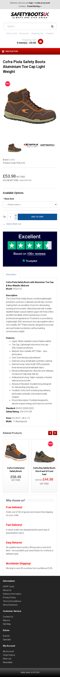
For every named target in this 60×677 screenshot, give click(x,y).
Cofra (12, 160)
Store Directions (10, 605)
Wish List (7, 659)
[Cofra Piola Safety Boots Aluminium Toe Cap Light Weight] (30, 132)
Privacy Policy (9, 597)
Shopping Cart (37, 33)
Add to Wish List (13, 224)
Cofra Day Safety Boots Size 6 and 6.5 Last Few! (44, 471)
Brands (6, 636)
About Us (7, 590)
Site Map (7, 624)
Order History (9, 655)
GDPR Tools (8, 586)
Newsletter (8, 662)
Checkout (49, 33)
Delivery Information (12, 594)
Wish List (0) (12, 33)
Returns (6, 620)
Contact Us (8, 617)
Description (11, 274)
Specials (7, 639)
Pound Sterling (33, 6)
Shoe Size (9, 199)
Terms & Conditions (12, 601)
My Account (24, 33)
